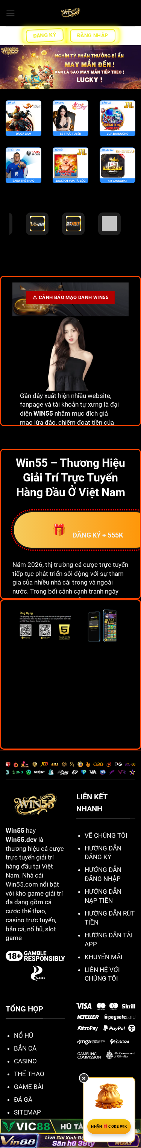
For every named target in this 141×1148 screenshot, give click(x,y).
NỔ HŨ (23, 1035)
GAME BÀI (29, 1086)
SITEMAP (27, 1112)
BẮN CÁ (25, 1048)
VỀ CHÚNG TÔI (106, 835)
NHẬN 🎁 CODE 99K (109, 1126)
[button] (10, 13)
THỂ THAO (29, 1074)
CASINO (25, 1061)
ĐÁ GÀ (23, 1099)
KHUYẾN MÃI (104, 957)
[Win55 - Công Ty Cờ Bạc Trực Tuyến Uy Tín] (70, 13)
